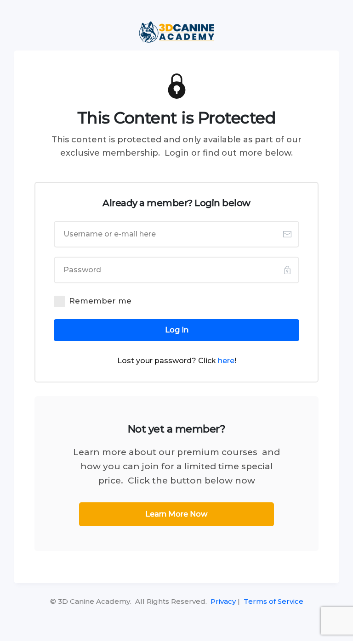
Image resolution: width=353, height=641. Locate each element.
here (226, 360)
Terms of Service (273, 601)
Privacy (223, 601)
